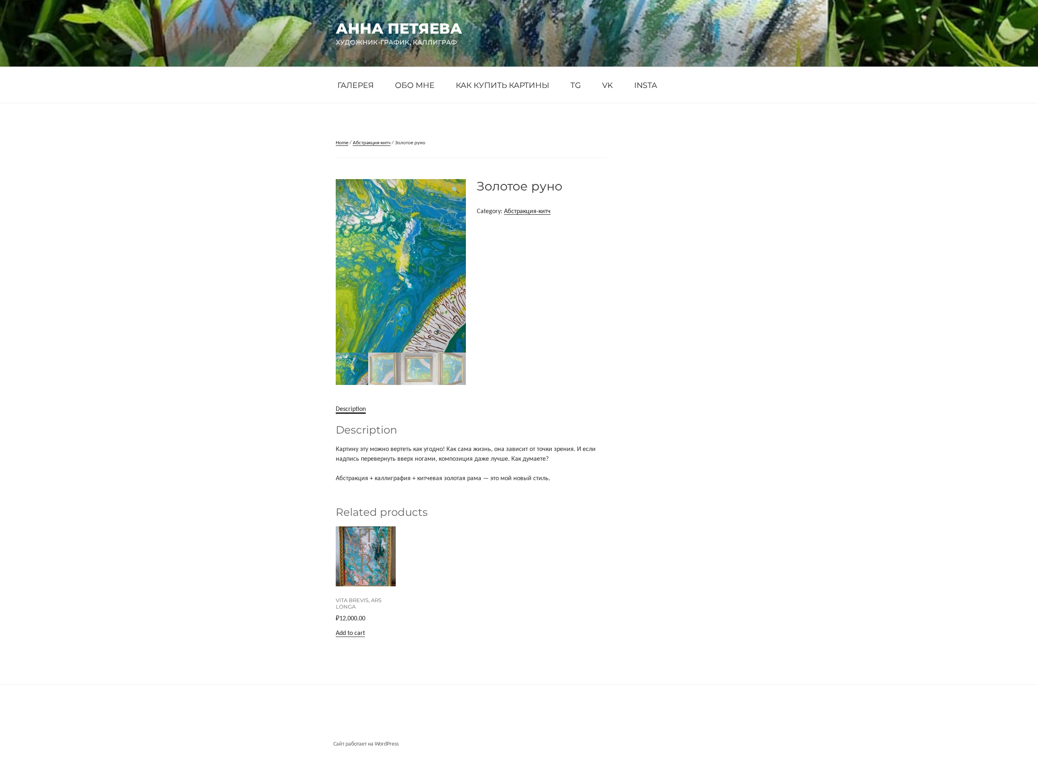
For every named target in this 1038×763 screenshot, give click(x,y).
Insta (645, 85)
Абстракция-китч (371, 142)
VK (607, 85)
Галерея (355, 85)
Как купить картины (502, 85)
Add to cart (350, 633)
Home (342, 142)
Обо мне (415, 85)
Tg (575, 85)
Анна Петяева (399, 28)
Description (351, 409)
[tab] (351, 409)
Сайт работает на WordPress (366, 744)
